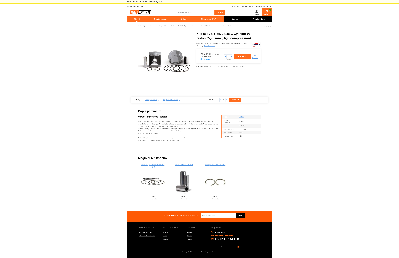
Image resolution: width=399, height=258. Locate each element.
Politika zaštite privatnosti (147, 236)
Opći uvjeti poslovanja (145, 232)
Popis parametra (151, 100)
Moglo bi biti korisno (170, 100)
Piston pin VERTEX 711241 (184, 165)
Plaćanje (189, 236)
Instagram (245, 247)
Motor (152, 26)
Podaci (165, 236)
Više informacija (209, 46)
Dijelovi (145, 26)
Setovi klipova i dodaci (162, 26)
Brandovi (165, 239)
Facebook (218, 247)
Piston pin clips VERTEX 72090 (215, 165)
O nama (165, 232)
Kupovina (190, 232)
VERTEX (241, 117)
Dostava (189, 239)
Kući (139, 26)
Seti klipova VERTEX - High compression (182, 26)
